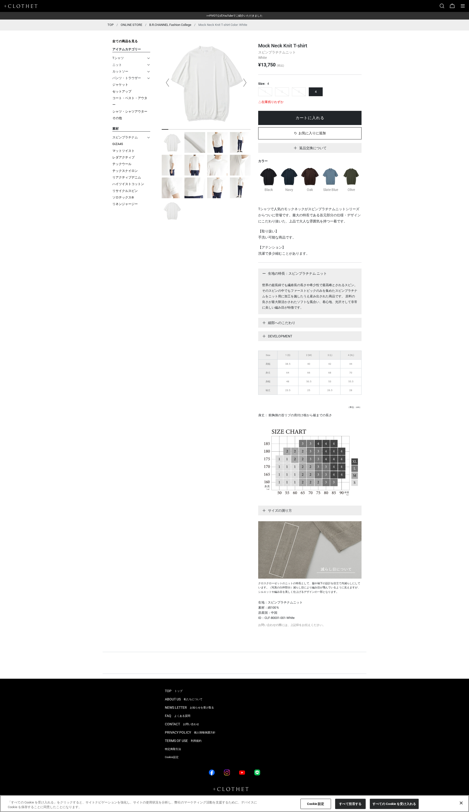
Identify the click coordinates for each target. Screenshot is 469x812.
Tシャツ (118, 58)
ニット (117, 65)
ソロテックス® (123, 197)
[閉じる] (461, 803)
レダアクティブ (123, 157)
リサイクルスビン (125, 191)
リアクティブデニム (126, 177)
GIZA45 (117, 144)
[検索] (443, 6)
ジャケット (120, 84)
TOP (110, 25)
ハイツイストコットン (128, 184)
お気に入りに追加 (312, 133)
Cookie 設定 (315, 804)
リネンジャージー (125, 204)
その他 (117, 118)
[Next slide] (245, 82)
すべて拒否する (350, 804)
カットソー (120, 71)
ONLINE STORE (131, 25)
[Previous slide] (167, 82)
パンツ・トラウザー (126, 78)
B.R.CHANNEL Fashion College (170, 25)
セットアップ (121, 91)
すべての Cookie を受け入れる (394, 804)
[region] (234, 803)
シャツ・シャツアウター (129, 111)
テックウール (121, 164)
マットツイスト (123, 151)
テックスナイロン (125, 171)
